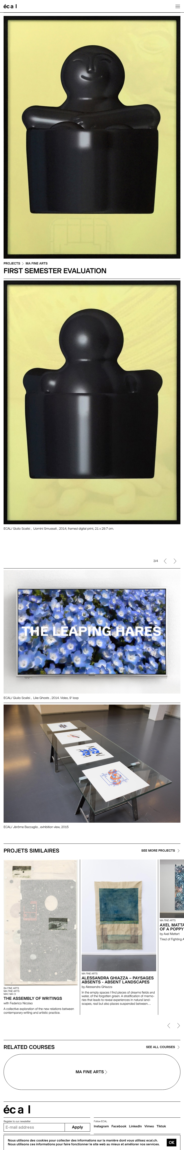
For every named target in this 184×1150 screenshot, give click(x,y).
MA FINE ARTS (37, 263)
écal (17, 1109)
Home (10, 6)
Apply (77, 1127)
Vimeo (149, 1126)
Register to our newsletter (17, 1121)
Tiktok (161, 1126)
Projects (12, 263)
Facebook (119, 1126)
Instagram (101, 1126)
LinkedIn (135, 1126)
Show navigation (177, 6)
